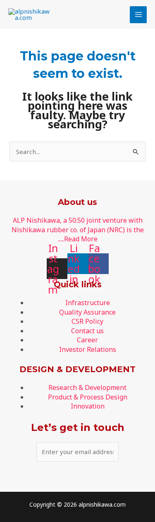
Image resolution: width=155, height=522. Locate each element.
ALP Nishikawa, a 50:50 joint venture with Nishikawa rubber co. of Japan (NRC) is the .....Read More (78, 229)
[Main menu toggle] (138, 14)
